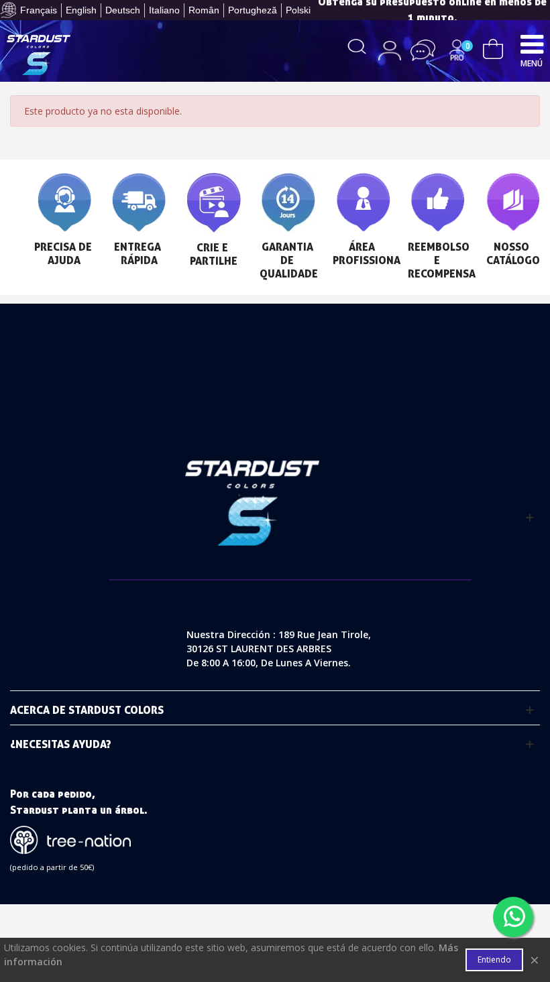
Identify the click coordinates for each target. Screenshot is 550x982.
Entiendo (494, 959)
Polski (298, 10)
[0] (493, 47)
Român (203, 10)
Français (38, 10)
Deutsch (122, 10)
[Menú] (531, 43)
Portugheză (252, 10)
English (81, 10)
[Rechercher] (357, 45)
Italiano (164, 10)
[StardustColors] (38, 55)
